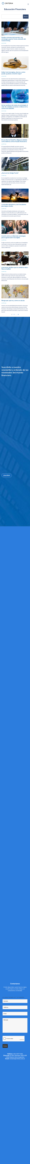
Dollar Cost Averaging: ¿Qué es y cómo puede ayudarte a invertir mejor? (13, 73)
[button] (28, 4)
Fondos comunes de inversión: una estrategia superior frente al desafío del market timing (13, 39)
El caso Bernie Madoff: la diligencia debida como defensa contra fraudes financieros (14, 140)
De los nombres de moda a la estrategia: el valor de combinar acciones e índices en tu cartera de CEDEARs (14, 106)
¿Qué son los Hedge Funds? (10, 173)
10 (18, 314)
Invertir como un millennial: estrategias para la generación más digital (13, 236)
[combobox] (11, 16)
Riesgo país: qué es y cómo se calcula (13, 300)
